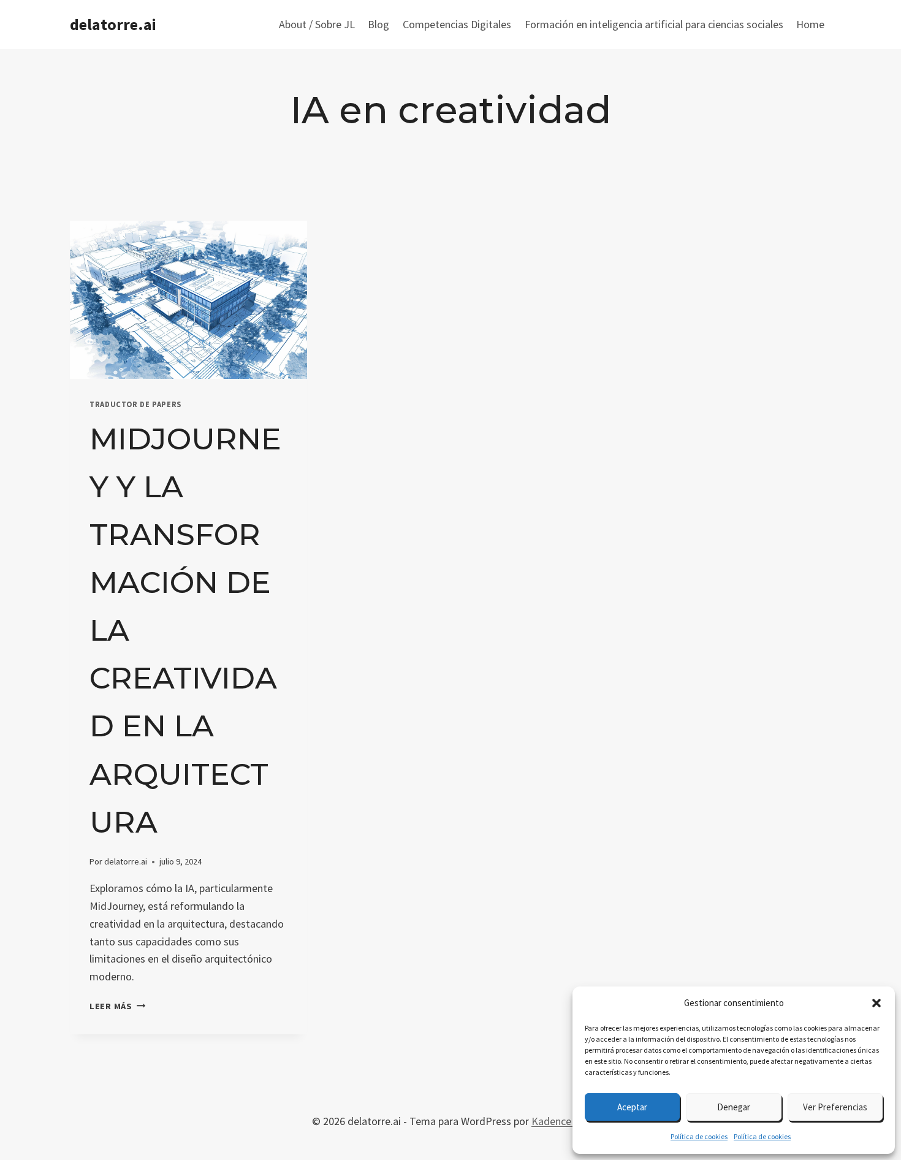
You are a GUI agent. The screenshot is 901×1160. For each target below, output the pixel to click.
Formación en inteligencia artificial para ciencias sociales (654, 24)
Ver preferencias (835, 1107)
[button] (876, 1003)
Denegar (733, 1107)
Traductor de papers (135, 404)
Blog (378, 24)
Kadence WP (560, 1121)
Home (810, 24)
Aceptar (632, 1107)
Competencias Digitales (457, 24)
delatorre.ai (125, 861)
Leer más (117, 1006)
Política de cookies (699, 1136)
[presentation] (188, 300)
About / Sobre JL (317, 24)
